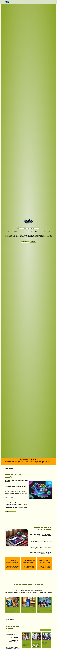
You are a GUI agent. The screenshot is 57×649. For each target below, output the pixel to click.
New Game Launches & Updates (44, 643)
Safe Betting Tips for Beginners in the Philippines (26, 644)
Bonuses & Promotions (44, 560)
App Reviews (12, 560)
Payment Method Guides (28, 560)
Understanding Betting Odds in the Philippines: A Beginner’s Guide (36, 645)
